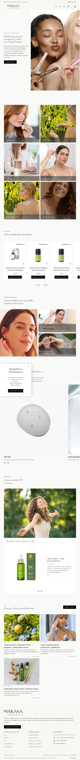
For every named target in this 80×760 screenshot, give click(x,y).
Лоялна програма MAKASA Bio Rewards (48, 352)
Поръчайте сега (10, 62)
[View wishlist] (59, 6)
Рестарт (7, 457)
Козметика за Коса (49, 217)
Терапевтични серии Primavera (35, 740)
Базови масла (47, 140)
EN (72, 2)
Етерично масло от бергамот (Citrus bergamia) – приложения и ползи (17, 646)
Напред (46, 284)
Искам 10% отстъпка (15, 390)
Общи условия (18, 758)
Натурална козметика (33, 737)
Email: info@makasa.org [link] (61, 743)
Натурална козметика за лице (35, 746)
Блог (5, 740)
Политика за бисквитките (9, 758)
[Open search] (56, 6)
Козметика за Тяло (12, 217)
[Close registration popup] (29, 366)
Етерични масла (11, 140)
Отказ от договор (51, 758)
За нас (5, 735)
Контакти (6, 737)
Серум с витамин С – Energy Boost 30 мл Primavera (55, 560)
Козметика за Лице (49, 178)
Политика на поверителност (41, 758)
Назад (38, 284)
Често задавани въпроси (9, 743)
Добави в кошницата (15, 277)
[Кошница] (68, 6)
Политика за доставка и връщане (28, 758)
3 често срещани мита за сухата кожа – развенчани (50, 646)
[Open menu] (75, 6)
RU (75, 2)
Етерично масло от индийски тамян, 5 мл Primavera (38, 269)
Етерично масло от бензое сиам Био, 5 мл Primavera (61, 269)
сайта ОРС (74, 755)
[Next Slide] (8, 463)
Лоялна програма (7, 746)
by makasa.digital (73, 758)
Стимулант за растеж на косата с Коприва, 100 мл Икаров (15, 269)
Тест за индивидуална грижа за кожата (48, 328)
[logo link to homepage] (13, 6)
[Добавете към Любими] (23, 264)
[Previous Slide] (5, 463)
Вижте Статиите (69, 607)
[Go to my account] (64, 6)
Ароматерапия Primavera (34, 735)
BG (69, 2)
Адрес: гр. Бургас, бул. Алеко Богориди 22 (65, 737)
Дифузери (9, 178)
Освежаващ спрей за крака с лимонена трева (21, 689)
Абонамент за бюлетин (12, 727)
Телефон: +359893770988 (61, 740)
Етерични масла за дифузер (35, 743)
